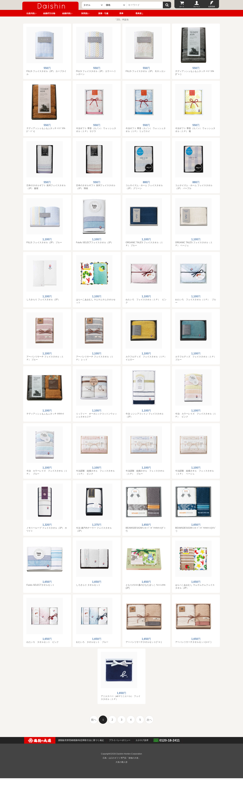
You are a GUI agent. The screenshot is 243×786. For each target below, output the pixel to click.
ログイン (196, 6)
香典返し (139, 13)
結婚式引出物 (49, 13)
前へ (93, 719)
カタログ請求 (142, 740)
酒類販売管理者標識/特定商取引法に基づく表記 (81, 740)
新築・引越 (103, 13)
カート (181, 6)
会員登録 (211, 6)
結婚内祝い (67, 13)
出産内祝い (31, 13)
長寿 (121, 13)
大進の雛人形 (121, 762)
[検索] (167, 5)
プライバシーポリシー (119, 740)
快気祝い (85, 13)
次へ (149, 719)
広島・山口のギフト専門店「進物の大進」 (121, 758)
